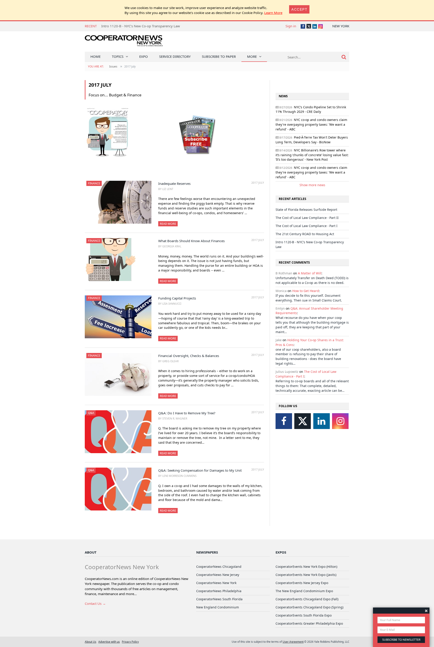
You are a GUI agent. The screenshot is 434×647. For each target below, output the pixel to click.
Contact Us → (95, 603)
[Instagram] (340, 421)
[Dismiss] (426, 611)
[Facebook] (284, 421)
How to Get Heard (305, 291)
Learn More (273, 12)
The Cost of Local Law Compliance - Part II (307, 218)
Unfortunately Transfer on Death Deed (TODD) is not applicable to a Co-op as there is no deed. (312, 280)
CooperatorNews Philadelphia (218, 591)
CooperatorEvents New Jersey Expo (302, 583)
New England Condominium (217, 607)
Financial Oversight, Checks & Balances (188, 355)
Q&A (91, 413)
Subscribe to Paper (219, 56)
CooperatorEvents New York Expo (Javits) (306, 575)
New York (340, 26)
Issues (113, 66)
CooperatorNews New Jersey (217, 575)
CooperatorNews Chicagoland (218, 566)
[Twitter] (302, 421)
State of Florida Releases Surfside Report (306, 209)
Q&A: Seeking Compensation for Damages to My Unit (200, 470)
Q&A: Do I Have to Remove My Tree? (186, 413)
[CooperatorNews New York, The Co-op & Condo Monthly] (124, 42)
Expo (143, 56)
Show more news (312, 185)
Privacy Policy (130, 641)
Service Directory (175, 56)
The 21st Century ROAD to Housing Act (305, 234)
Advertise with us (109, 641)
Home (95, 56)
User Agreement (293, 641)
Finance (94, 183)
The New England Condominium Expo (304, 591)
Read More (168, 224)
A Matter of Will (309, 273)
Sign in (290, 26)
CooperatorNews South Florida (219, 599)
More (252, 56)
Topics (117, 56)
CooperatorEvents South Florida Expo (304, 615)
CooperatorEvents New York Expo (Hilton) (306, 566)
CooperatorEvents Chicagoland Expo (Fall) (307, 599)
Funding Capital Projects (177, 298)
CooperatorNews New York (216, 583)
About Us (90, 641)
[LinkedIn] (321, 421)
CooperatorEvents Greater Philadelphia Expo (309, 623)
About (91, 552)
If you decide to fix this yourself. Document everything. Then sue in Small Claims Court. (309, 297)
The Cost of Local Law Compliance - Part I (306, 226)
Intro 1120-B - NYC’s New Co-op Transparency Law (140, 26)
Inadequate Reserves (174, 183)
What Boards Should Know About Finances (191, 241)
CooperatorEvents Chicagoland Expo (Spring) (309, 607)
